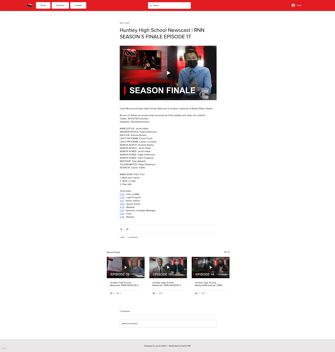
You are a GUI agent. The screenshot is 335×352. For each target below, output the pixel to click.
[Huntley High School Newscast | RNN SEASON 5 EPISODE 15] (168, 267)
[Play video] (168, 73)
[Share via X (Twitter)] (121, 229)
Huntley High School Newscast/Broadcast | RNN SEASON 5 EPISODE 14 (208, 284)
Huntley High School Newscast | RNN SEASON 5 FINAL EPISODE (124, 284)
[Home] (29, 5)
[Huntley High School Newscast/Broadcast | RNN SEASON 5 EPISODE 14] (211, 267)
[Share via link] (127, 229)
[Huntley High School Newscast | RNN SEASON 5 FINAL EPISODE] (126, 267)
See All (227, 252)
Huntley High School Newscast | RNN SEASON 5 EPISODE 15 (166, 284)
